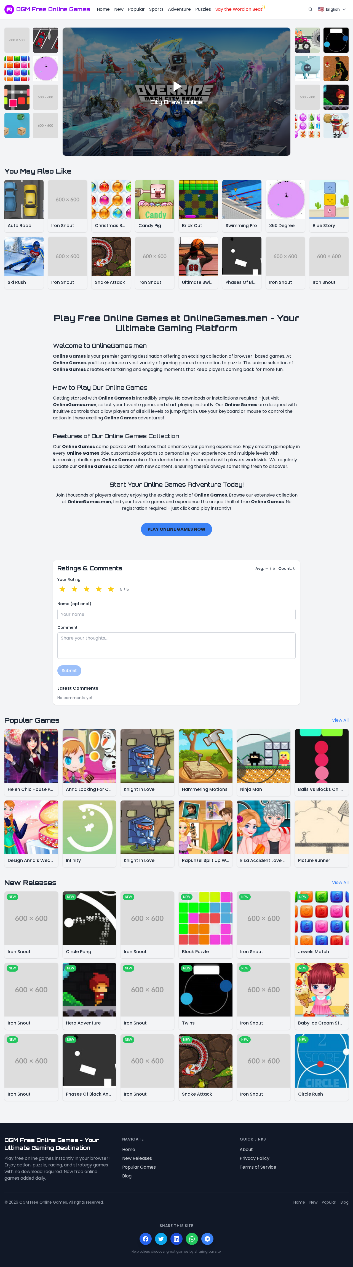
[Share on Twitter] (161, 1239)
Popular (136, 9)
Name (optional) (74, 603)
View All (340, 720)
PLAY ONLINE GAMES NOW (176, 529)
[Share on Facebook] (146, 1239)
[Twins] (336, 40)
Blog (127, 1176)
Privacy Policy (254, 1158)
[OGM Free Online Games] (9, 9)
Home (103, 9)
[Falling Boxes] (17, 125)
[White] (307, 68)
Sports (156, 9)
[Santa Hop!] (336, 125)
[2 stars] (74, 589)
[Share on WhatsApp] (192, 1239)
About (246, 1149)
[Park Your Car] (45, 40)
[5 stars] (111, 589)
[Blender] (17, 97)
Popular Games (139, 1167)
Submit (69, 670)
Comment (67, 627)
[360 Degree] (45, 68)
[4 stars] (99, 589)
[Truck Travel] (307, 40)
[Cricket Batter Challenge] (336, 68)
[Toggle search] (310, 9)
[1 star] (62, 589)
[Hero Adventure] (336, 97)
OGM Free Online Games (53, 9)
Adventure (179, 9)
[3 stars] (87, 589)
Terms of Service (258, 1167)
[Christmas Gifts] (307, 125)
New (119, 9)
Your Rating (69, 579)
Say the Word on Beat (239, 9)
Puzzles (203, 9)
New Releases (137, 1158)
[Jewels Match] (17, 68)
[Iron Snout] (17, 40)
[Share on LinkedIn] (176, 1239)
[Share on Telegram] (207, 1239)
